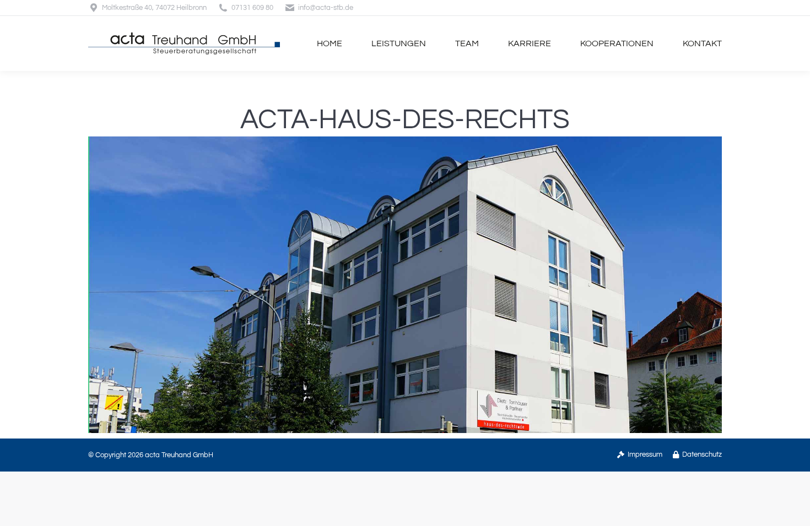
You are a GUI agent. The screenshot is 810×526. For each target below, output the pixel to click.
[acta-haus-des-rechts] (405, 284)
